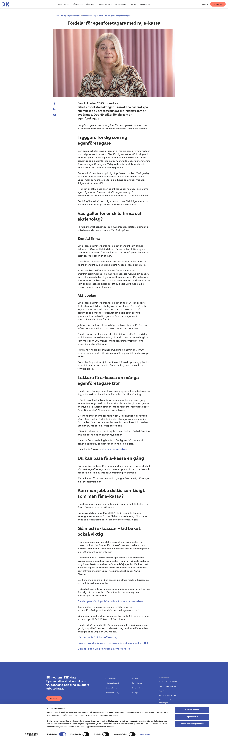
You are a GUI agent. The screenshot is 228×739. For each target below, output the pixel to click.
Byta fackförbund (112, 683)
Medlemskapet (63, 4)
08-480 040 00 (171, 682)
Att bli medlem (110, 678)
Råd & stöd (90, 4)
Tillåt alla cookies (192, 710)
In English (135, 693)
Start (57, 15)
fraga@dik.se (170, 686)
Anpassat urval (192, 717)
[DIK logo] (5, 4)
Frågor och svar (138, 688)
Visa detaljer (145, 734)
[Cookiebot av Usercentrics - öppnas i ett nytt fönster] (31, 734)
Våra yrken (77, 4)
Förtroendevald (120, 4)
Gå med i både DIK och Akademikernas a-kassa (104, 648)
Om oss (133, 4)
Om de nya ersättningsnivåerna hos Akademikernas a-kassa (111, 601)
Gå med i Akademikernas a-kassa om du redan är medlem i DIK (113, 643)
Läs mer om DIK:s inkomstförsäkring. (98, 637)
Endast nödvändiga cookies (192, 724)
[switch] (86, 734)
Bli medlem (218, 4)
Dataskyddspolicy (112, 693)
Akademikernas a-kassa (115, 449)
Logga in (205, 4)
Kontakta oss (145, 4)
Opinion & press (104, 4)
